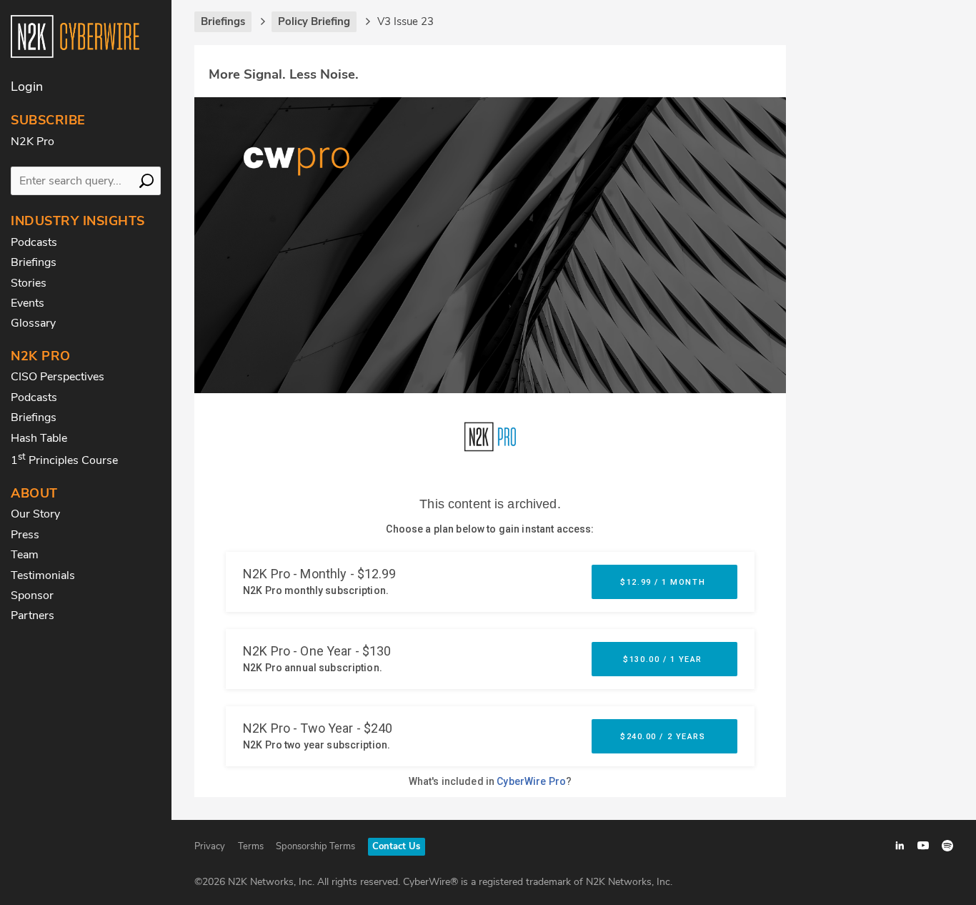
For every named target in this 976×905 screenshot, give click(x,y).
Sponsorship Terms (315, 846)
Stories (28, 283)
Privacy (209, 846)
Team (25, 555)
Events (27, 303)
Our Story (35, 514)
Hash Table (39, 438)
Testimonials (43, 575)
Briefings (33, 262)
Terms (251, 846)
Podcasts (34, 242)
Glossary (33, 323)
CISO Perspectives (57, 377)
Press (25, 535)
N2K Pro (32, 141)
